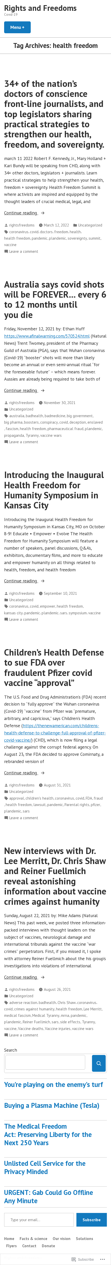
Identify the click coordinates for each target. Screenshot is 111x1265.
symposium (78, 612)
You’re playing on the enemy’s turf (53, 1084)
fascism (12, 428)
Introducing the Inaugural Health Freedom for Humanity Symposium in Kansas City (54, 490)
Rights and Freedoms (40, 8)
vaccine (10, 244)
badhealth (34, 415)
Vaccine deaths (30, 1028)
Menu (20, 27)
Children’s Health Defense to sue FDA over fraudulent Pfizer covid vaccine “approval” (54, 667)
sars (63, 612)
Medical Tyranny (45, 1015)
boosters (31, 422)
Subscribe (92, 1219)
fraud (98, 798)
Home (9, 1238)
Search (10, 1050)
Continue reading (21, 213)
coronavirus (18, 231)
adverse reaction (23, 1002)
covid (34, 231)
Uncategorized (90, 225)
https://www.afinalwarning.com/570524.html (47, 336)
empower (47, 606)
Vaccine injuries (57, 1028)
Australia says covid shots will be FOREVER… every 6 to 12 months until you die (55, 299)
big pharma (13, 422)
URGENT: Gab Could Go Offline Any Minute (48, 1196)
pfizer (95, 804)
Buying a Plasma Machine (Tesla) (51, 1105)
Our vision (61, 1238)
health (75, 231)
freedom (61, 231)
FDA (89, 798)
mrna (65, 1015)
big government (80, 415)
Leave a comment (23, 252)
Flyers (11, 1245)
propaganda (14, 435)
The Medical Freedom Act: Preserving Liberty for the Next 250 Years (48, 1134)
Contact (29, 1245)
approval (16, 798)
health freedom (17, 238)
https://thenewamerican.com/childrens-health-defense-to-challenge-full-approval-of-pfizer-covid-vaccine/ (55, 733)
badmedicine (55, 415)
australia (16, 415)
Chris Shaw (67, 1002)
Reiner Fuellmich (36, 1021)
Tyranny (32, 435)
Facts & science (33, 1238)
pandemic (39, 238)
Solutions (84, 1238)
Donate (48, 1245)
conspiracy (49, 422)
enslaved (95, 422)
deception (77, 422)
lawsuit (39, 804)
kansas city (13, 612)
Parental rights (77, 804)
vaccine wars (51, 435)
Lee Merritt (93, 1009)
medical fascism (17, 1015)
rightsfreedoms (22, 225)
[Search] (99, 1063)
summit (94, 238)
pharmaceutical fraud (65, 428)
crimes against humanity (34, 1009)
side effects (70, 1021)
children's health (39, 798)
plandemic (57, 238)
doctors (46, 231)
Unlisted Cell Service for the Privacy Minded (44, 1167)
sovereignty (77, 238)
